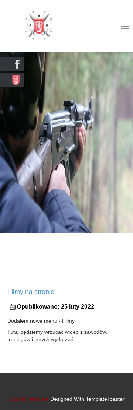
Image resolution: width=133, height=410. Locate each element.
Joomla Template (29, 399)
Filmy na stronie (30, 291)
